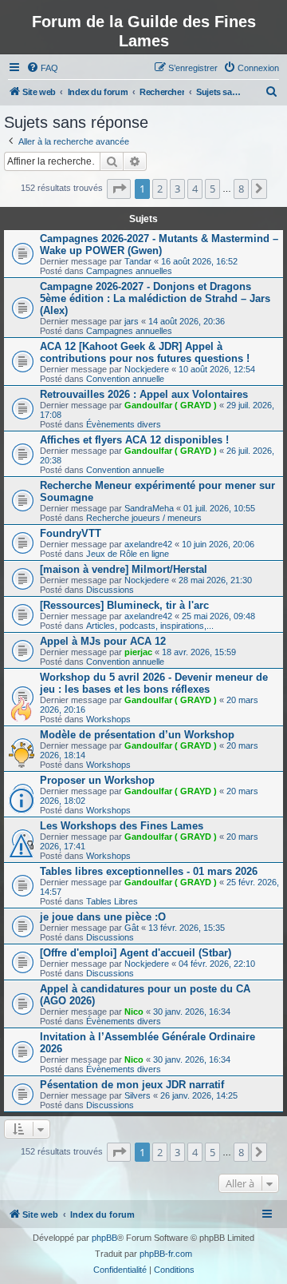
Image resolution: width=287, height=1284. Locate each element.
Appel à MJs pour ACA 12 (103, 641)
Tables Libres (112, 901)
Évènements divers (123, 424)
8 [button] (241, 188)
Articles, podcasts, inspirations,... (150, 625)
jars (131, 321)
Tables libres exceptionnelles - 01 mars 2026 (149, 871)
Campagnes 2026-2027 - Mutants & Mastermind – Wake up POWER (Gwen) (159, 244)
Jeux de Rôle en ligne (127, 554)
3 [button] (177, 188)
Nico (134, 1011)
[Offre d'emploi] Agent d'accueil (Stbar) (135, 953)
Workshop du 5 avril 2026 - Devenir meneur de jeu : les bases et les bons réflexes (154, 683)
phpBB (104, 1237)
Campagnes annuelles (129, 271)
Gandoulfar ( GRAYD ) (170, 405)
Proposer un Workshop (97, 780)
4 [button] (195, 188)
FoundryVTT (70, 533)
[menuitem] (42, 68)
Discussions (110, 589)
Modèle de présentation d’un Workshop (137, 735)
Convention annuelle (125, 379)
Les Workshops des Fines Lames (121, 826)
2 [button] (160, 188)
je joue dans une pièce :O (103, 917)
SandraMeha (149, 508)
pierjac (138, 652)
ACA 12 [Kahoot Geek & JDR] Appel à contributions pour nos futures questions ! (145, 352)
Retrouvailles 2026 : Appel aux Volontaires (144, 394)
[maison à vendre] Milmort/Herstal (123, 569)
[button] (119, 188)
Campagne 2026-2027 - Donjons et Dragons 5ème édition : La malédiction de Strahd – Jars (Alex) (155, 298)
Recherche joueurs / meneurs (144, 518)
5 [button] (212, 188)
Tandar (137, 261)
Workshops (108, 719)
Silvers (137, 1095)
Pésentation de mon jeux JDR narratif (132, 1085)
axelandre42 (148, 544)
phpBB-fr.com (166, 1253)
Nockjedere (146, 369)
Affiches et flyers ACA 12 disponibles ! (134, 440)
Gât (131, 927)
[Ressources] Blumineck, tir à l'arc (124, 605)
